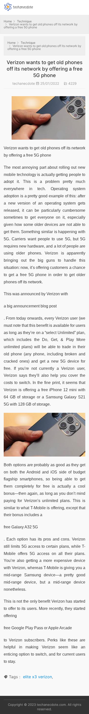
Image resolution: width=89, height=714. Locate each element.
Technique (24, 21)
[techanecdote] (18, 6)
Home (8, 21)
